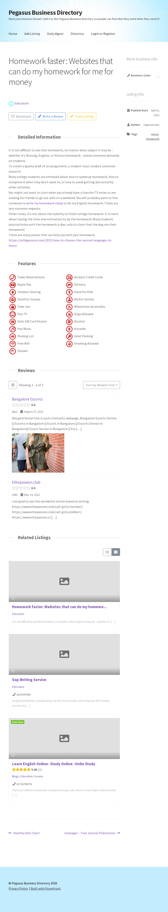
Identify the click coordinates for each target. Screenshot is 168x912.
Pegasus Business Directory (45, 12)
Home (13, 34)
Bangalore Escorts (27, 399)
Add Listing (32, 34)
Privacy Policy (18, 888)
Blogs (15, 776)
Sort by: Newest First (100, 385)
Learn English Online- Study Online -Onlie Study (53, 763)
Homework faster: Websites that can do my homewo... (59, 606)
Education (18, 614)
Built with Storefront (46, 888)
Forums (38, 776)
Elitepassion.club (26, 482)
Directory (77, 34)
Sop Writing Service (29, 679)
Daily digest (55, 34)
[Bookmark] (13, 598)
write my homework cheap (44, 203)
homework (152, 139)
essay (155, 134)
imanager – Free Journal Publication (89, 833)
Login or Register (103, 34)
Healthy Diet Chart (26, 833)
